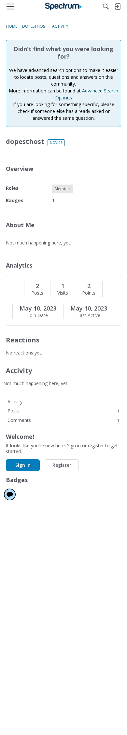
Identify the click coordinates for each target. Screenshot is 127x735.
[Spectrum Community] (63, 6)
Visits (62, 293)
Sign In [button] (23, 465)
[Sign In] (117, 6)
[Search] (106, 6)
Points (88, 293)
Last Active (88, 315)
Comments (63, 420)
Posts (37, 293)
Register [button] (61, 465)
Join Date (38, 315)
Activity (14, 401)
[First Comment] (10, 494)
